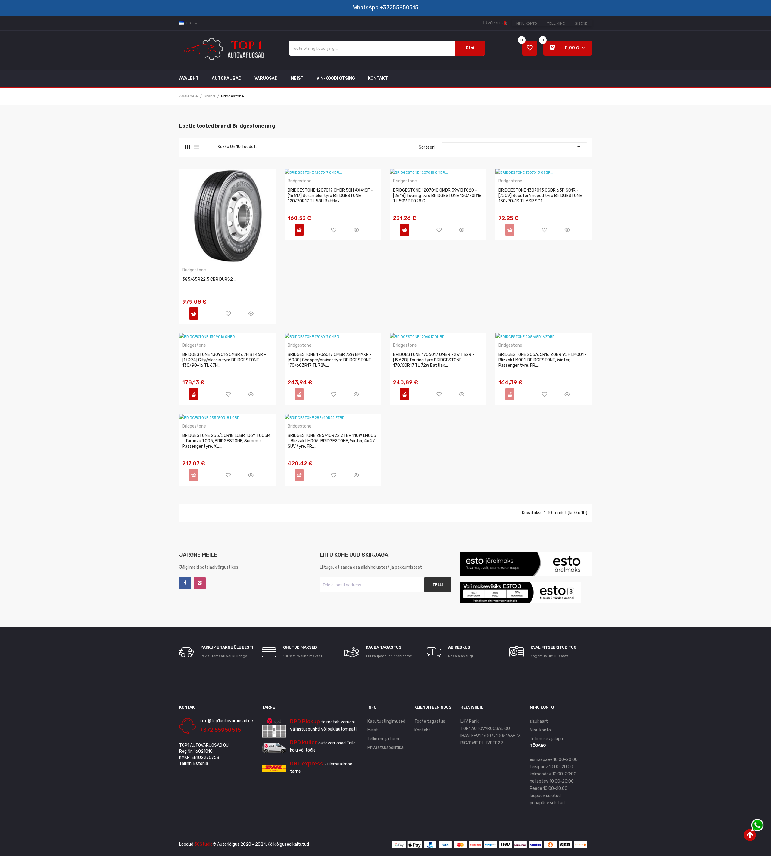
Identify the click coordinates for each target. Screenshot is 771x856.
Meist (372, 730)
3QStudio (203, 844)
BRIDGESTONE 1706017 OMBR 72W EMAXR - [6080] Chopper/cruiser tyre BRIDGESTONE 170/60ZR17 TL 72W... (330, 360)
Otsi (470, 48)
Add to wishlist (228, 313)
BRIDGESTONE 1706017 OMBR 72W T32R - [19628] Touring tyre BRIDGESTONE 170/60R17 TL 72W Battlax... (433, 360)
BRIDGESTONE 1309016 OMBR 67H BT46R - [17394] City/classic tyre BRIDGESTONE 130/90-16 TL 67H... (224, 360)
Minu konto (526, 23)
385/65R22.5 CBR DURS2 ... (209, 279)
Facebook (185, 583)
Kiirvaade (250, 313)
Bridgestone (194, 270)
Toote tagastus (429, 721)
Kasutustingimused (386, 721)
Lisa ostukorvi (193, 313)
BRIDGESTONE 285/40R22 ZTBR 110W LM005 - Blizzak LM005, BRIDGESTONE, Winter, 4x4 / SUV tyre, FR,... (332, 441)
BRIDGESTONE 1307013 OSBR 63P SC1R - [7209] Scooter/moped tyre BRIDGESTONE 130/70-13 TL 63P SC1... (540, 196)
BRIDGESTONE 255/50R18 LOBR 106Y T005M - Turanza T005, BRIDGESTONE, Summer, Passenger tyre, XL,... (226, 441)
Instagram (200, 583)
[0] (530, 48)
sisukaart (539, 721)
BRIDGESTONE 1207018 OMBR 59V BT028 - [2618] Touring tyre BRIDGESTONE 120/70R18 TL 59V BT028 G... (437, 196)
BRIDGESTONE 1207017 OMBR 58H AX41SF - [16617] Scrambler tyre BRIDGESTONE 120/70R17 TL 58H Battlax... (330, 196)
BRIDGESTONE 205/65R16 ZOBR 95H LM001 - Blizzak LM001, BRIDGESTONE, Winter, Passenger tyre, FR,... (542, 360)
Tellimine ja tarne (384, 738)
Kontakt (422, 730)
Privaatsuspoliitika (385, 747)
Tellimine (556, 23)
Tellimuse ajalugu (546, 738)
